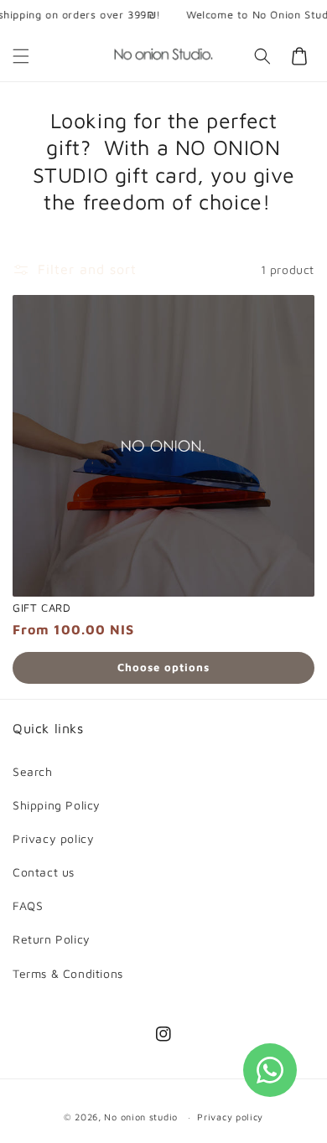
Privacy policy (53, 838)
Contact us (44, 872)
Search (33, 771)
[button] (21, 56)
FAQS (28, 905)
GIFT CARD (41, 607)
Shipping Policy (57, 805)
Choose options (163, 667)
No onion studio (142, 1116)
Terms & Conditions (68, 973)
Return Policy (52, 939)
